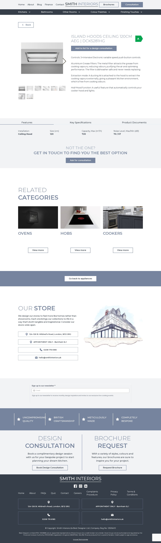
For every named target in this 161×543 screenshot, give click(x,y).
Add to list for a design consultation (93, 48)
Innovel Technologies (80, 539)
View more (38, 250)
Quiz (53, 493)
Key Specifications (80, 122)
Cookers (112, 233)
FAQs (43, 493)
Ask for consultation (80, 160)
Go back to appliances (80, 278)
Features (27, 122)
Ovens (25, 233)
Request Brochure (112, 467)
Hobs (66, 233)
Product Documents (134, 122)
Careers (78, 493)
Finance (49, 4)
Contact (60, 4)
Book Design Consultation (50, 467)
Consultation (132, 4)
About (31, 4)
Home (21, 4)
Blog (39, 4)
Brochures (108, 4)
